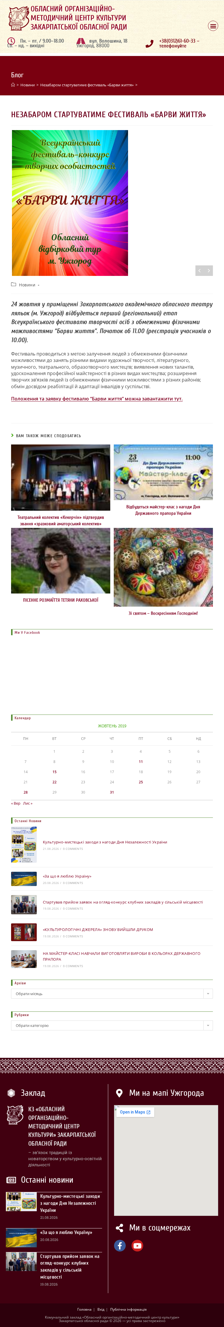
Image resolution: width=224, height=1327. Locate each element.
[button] (213, 26)
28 (26, 792)
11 (141, 761)
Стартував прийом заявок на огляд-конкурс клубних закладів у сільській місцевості (123, 902)
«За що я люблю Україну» (67, 876)
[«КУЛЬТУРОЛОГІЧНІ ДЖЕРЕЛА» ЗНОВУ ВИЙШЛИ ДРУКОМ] (23, 932)
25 (141, 782)
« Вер (15, 803)
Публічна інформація (128, 1309)
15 (54, 771)
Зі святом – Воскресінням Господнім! (163, 613)
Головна (84, 1309)
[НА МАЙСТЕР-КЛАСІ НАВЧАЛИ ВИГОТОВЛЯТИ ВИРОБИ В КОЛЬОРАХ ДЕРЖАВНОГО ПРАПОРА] (23, 959)
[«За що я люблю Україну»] (23, 879)
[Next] (208, 270)
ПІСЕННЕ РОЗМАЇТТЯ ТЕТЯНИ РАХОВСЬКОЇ (60, 600)
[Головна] (13, 84)
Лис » (27, 803)
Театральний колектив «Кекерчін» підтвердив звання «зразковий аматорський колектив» (61, 520)
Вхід (100, 1309)
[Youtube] (137, 1245)
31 (112, 792)
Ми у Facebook (27, 632)
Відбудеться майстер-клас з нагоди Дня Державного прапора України (163, 510)
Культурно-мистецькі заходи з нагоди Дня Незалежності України (105, 842)
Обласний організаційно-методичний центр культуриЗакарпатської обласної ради (79, 18)
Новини (27, 285)
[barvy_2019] (112, 203)
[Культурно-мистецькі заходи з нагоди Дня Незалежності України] (23, 845)
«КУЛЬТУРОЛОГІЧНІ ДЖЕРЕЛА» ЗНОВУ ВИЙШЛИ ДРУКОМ (98, 929)
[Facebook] (120, 1245)
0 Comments (73, 849)
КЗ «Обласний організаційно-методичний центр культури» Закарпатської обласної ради (62, 1126)
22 (54, 782)
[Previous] (199, 270)
